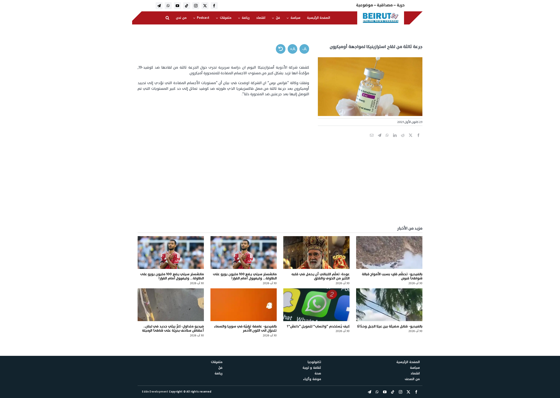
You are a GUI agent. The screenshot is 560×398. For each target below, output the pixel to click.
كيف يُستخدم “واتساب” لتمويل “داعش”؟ (318, 326)
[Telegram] (379, 140)
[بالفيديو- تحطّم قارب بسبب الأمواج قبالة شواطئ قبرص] (389, 252)
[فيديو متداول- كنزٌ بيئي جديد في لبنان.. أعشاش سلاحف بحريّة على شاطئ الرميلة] (171, 304)
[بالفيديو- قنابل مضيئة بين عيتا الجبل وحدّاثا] (389, 304)
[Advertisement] (291, 189)
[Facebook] (418, 140)
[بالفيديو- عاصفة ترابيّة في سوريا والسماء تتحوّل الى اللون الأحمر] (243, 304)
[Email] (372, 140)
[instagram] (195, 5)
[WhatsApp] (387, 140)
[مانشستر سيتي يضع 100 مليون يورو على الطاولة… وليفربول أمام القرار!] (243, 252)
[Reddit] (403, 140)
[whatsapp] (168, 5)
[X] (411, 140)
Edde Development (155, 391)
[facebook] (214, 5)
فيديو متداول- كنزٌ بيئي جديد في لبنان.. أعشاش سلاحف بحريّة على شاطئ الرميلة (173, 328)
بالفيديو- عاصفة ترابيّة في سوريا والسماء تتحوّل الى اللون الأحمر (245, 328)
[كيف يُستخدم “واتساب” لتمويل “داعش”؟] (316, 304)
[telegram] (159, 5)
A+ (292, 49)
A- (304, 49)
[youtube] (177, 5)
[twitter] (204, 5)
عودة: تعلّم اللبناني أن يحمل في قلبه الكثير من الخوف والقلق (320, 276)
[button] (167, 17)
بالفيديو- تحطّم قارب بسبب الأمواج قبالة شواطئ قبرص (392, 276)
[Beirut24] (380, 14)
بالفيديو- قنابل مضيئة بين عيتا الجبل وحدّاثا (389, 326)
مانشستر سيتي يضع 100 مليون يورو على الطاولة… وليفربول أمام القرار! (245, 276)
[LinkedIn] (395, 140)
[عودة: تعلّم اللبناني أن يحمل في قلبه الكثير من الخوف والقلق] (316, 252)
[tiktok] (186, 5)
